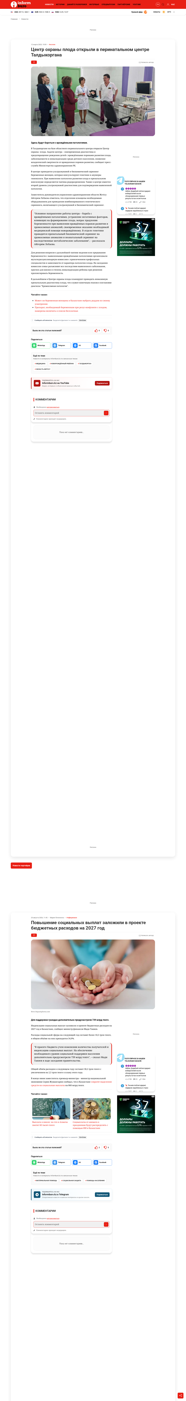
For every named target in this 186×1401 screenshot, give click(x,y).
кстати (52, 44)
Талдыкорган (85, 364)
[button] (164, 12)
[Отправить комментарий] (106, 413)
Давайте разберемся (77, 4)
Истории (60, 4)
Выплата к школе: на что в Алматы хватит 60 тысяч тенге (50, 1123)
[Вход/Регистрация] (167, 4)
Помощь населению (96, 1180)
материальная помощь (46, 1180)
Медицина (40, 364)
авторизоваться (53, 407)
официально (72, 918)
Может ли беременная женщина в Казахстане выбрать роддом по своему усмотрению (72, 302)
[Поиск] (162, 4)
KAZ (173, 4)
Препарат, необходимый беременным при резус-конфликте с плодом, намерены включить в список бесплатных (71, 309)
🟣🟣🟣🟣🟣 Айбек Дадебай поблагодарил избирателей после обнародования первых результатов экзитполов (137, 193)
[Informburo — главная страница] (21, 4)
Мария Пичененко (57, 918)
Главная (14, 19)
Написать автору (147, 62)
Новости (49, 4)
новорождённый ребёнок (62, 364)
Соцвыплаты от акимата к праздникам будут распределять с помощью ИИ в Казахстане (90, 1125)
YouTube (137, 4)
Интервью (94, 4)
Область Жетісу (43, 369)
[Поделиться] (180, 1395)
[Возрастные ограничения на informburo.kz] (157, 4)
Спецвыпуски (108, 4)
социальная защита (72, 1180)
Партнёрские (124, 4)
